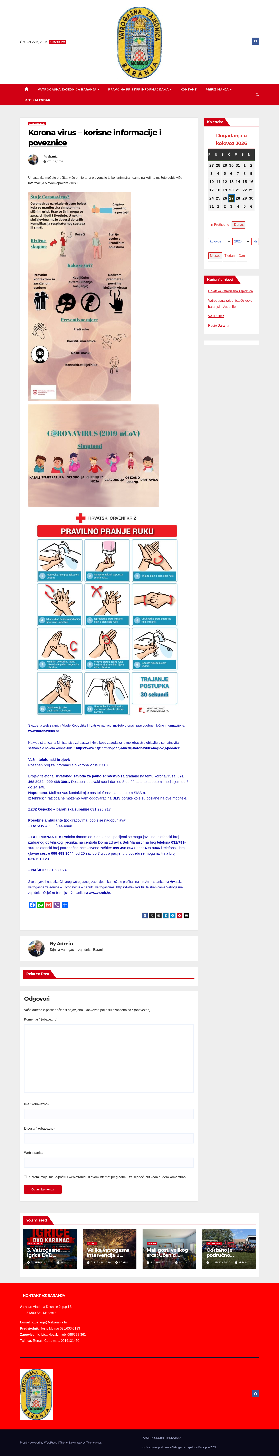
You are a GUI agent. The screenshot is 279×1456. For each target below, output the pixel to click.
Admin (53, 156)
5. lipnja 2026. (102, 1262)
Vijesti (92, 1243)
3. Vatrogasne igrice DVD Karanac (43, 1255)
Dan (242, 255)
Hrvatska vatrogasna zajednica (230, 291)
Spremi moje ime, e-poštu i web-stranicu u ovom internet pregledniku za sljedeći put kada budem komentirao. (107, 1177)
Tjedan (229, 255)
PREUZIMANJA (218, 89)
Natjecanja (35, 1243)
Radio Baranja (218, 325)
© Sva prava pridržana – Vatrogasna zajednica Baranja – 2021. (180, 1447)
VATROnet (216, 316)
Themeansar (93, 1442)
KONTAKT (189, 89)
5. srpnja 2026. (42, 1262)
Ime (36, 1104)
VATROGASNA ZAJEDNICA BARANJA (68, 89)
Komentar (40, 1019)
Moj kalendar (37, 100)
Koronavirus (37, 123)
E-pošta (39, 1128)
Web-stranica (33, 1153)
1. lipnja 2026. (221, 1262)
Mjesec (215, 255)
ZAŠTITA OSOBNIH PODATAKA (162, 1437)
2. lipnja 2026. (161, 1262)
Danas (239, 225)
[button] (257, 94)
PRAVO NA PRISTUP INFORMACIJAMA (139, 89)
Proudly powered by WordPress (39, 1442)
